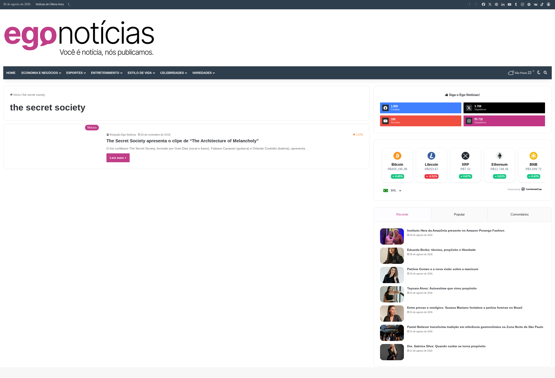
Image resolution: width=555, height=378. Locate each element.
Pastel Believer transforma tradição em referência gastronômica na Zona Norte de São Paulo (475, 327)
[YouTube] (509, 4)
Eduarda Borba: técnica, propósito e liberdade (441, 249)
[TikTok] (542, 4)
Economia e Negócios (39, 73)
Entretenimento (105, 73)
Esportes (74, 73)
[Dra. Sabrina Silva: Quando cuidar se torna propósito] (392, 352)
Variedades (202, 73)
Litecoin (431, 164)
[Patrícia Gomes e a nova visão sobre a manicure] (392, 275)
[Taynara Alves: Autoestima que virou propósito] (392, 294)
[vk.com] (535, 4)
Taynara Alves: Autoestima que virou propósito (442, 288)
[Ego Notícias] (79, 38)
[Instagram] (522, 4)
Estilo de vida (140, 73)
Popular (459, 214)
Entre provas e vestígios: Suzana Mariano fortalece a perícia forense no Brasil (464, 307)
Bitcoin (397, 164)
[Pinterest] (496, 4)
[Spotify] (529, 4)
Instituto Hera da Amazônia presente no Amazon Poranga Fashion (455, 230)
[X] (490, 4)
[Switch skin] (538, 72)
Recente (402, 214)
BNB (533, 164)
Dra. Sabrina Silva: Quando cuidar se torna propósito (446, 346)
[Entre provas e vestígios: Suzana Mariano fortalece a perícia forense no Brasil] (392, 313)
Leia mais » (118, 157)
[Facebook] (483, 4)
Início (16, 94)
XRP (465, 164)
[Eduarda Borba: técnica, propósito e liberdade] (392, 256)
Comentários (520, 214)
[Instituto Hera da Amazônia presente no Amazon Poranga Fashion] (392, 236)
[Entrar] (548, 4)
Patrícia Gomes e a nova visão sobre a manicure (99, 4)
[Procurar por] (545, 72)
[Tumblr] (516, 4)
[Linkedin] (503, 4)
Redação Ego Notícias (123, 134)
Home (10, 73)
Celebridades (172, 73)
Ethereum (499, 164)
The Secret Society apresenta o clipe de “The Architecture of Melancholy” (182, 140)
